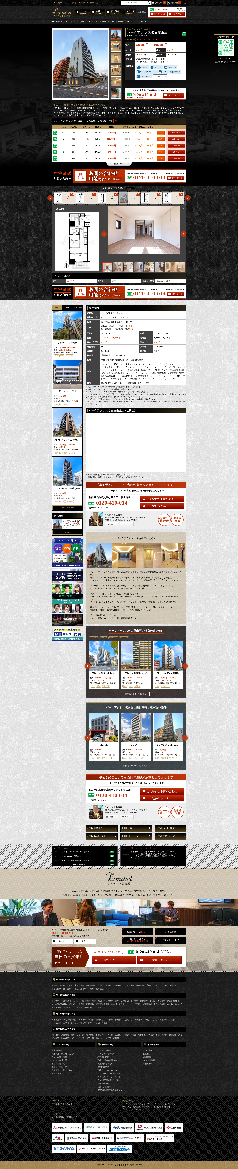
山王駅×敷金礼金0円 (96, 836)
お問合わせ (176, 133)
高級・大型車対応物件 (107, 1060)
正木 (120, 322)
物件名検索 (148, 1064)
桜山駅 (151, 1035)
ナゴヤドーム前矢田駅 (82, 1008)
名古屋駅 (117, 985)
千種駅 (149, 985)
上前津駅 (134, 1001)
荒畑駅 (155, 1020)
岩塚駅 (70, 985)
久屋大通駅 (108, 1001)
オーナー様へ (156, 1104)
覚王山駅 (173, 985)
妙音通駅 (80, 1004)
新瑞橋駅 (90, 1004)
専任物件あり (103, 1083)
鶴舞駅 (147, 1020)
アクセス (124, 524)
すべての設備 (159, 76)
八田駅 (62, 985)
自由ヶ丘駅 (180, 1004)
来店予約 (177, 14)
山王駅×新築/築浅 (94, 828)
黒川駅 (76, 1001)
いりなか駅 (56, 1023)
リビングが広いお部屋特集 (109, 1074)
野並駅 (81, 1038)
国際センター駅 (77, 1035)
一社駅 (76, 989)
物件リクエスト (160, 14)
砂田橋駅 (67, 1008)
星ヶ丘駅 (67, 989)
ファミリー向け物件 (106, 1054)
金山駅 (153, 1001)
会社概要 (109, 524)
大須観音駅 (127, 1020)
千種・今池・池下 (59, 1064)
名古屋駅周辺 (57, 1050)
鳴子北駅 (90, 1038)
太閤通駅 (55, 1035)
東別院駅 (154, 62)
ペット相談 (78, 307)
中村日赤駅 (91, 985)
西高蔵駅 (161, 1001)
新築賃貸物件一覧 (68, 508)
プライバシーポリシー (131, 1110)
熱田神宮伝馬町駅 (59, 1004)
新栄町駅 (140, 985)
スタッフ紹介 (66, 1104)
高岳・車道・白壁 (59, 1057)
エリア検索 (148, 1050)
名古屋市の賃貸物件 (78, 21)
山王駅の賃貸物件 (116, 21)
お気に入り (126, 1107)
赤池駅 (104, 1023)
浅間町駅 (100, 1020)
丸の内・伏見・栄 (59, 1060)
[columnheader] (63, 127)
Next (188, 198)
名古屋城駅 (97, 1001)
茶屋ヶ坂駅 (56, 1008)
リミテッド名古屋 (60, 22)
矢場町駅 (125, 1001)
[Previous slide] (104, 234)
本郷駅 (91, 989)
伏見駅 (126, 985)
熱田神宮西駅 (173, 1001)
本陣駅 (101, 985)
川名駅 (172, 1020)
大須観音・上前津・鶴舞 (62, 1070)
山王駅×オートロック (131, 836)
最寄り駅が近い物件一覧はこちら (135, 766)
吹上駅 (133, 1035)
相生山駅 (100, 1038)
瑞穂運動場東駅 (102, 1004)
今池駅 (156, 985)
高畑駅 (54, 985)
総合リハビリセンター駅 (121, 1004)
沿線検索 (147, 1054)
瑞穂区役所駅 (161, 1035)
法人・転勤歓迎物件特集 (108, 1080)
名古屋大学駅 (159, 1004)
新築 (56, 307)
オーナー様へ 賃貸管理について (135, 1104)
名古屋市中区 (112, 322)
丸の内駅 (109, 1020)
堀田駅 (72, 1004)
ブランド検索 (149, 1060)
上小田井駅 (56, 1020)
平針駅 (97, 1023)
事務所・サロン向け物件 (108, 1070)
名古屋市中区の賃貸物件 (98, 21)
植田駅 (83, 1023)
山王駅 (155, 59)
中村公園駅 (79, 985)
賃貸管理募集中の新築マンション (111, 1090)
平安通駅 (55, 1001)
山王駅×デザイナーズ (165, 836)
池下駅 (164, 985)
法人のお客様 (169, 1104)
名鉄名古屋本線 (143, 59)
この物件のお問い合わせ (162, 498)
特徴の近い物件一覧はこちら (135, 694)
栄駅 (132, 985)
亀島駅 (108, 985)
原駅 (90, 1023)
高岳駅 (110, 1035)
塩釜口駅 (75, 1023)
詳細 (160, 133)
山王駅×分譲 (127, 828)
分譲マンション (104, 1087)
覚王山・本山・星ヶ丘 (61, 1067)
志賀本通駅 (66, 1001)
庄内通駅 (82, 1020)
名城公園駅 (85, 1001)
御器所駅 (163, 1020)
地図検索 (147, 1057)
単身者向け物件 (104, 1050)
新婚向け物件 (103, 1067)
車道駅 (118, 1035)
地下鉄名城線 (142, 62)
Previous (50, 198)
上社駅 (83, 989)
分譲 (67, 307)
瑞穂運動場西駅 (176, 1035)
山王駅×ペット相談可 (165, 828)
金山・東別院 (57, 1074)
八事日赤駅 (147, 1004)
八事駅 (137, 1004)
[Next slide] (183, 234)
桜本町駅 (65, 1038)
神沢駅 (108, 1038)
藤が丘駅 (100, 989)
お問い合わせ (174, 95)
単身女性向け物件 (105, 1064)
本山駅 (182, 985)
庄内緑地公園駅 (70, 1020)
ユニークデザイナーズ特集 (109, 1077)
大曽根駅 (98, 1008)
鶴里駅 (74, 1038)
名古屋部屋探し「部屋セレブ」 (65, 1117)
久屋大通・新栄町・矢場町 (63, 1054)
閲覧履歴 (68, 532)
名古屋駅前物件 (104, 1057)
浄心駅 (91, 1020)
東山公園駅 (56, 989)
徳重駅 (116, 1038)
